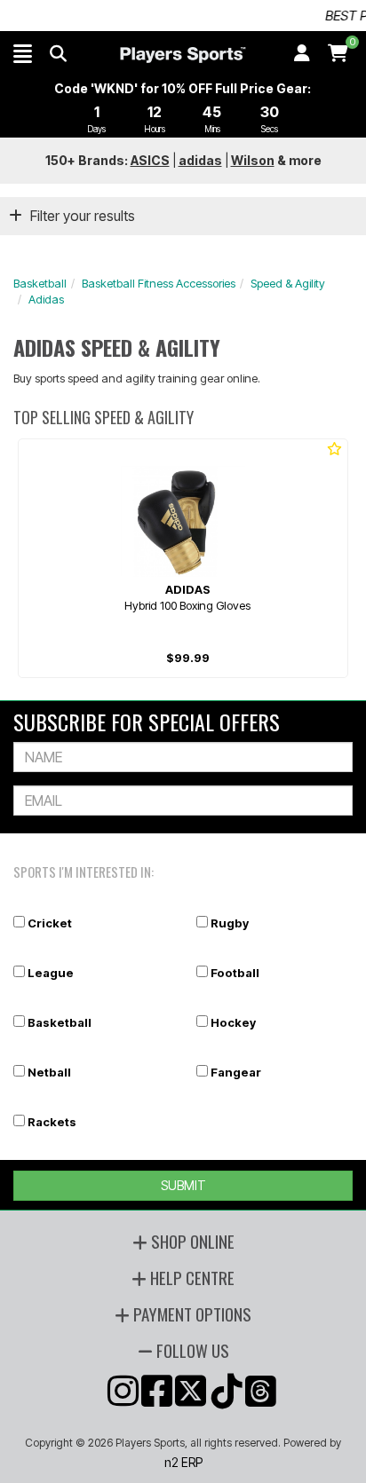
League (51, 973)
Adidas (46, 299)
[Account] (302, 53)
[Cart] (338, 53)
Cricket (50, 923)
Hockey (233, 1022)
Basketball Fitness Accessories (158, 283)
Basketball (40, 283)
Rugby (230, 923)
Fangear (236, 1072)
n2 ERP (183, 1462)
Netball (49, 1072)
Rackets (52, 1122)
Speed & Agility (288, 283)
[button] (22, 53)
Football (235, 973)
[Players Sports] (182, 55)
